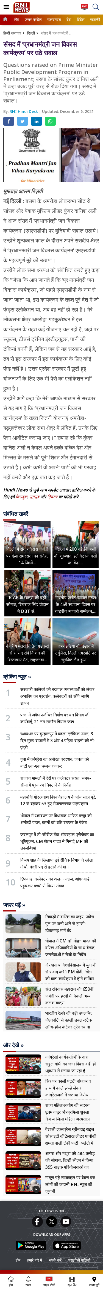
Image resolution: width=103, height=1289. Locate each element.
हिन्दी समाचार (12, 33)
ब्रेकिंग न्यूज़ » (17, 677)
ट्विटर (52, 496)
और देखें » (13, 1045)
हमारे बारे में (34, 1260)
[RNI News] (21, 11)
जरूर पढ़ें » (14, 905)
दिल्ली (31, 33)
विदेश (80, 19)
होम (16, 19)
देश (68, 19)
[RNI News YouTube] (65, 1225)
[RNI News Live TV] (84, 9)
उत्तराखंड (53, 19)
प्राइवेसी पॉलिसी (79, 1260)
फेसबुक (21, 496)
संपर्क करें (55, 1260)
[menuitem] (16, 20)
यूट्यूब (35, 496)
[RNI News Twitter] (51, 1225)
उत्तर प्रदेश (32, 19)
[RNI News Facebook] (37, 1225)
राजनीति (95, 19)
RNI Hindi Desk (24, 111)
